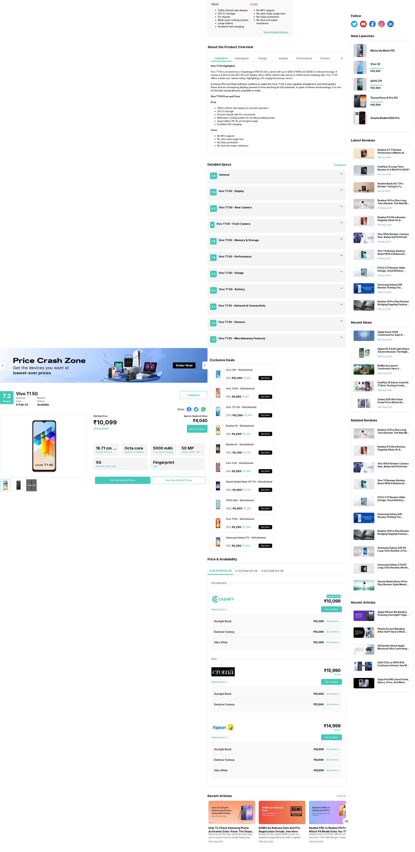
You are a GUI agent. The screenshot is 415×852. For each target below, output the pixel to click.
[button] (122, 480)
